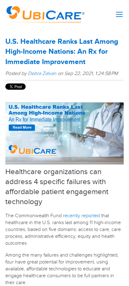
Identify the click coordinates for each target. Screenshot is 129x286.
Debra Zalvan (42, 73)
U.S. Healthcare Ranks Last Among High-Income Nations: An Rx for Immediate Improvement (61, 51)
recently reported (81, 216)
